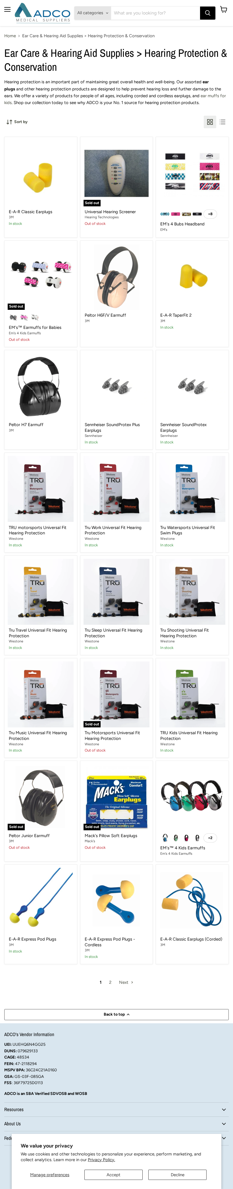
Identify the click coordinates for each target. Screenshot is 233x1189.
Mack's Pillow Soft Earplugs (111, 835)
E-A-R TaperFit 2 (176, 315)
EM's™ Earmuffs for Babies (35, 327)
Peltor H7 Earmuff (26, 424)
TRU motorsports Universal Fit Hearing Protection (37, 530)
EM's (163, 229)
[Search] (207, 13)
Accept (113, 1174)
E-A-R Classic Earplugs (30, 211)
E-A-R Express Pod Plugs (32, 939)
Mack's (90, 841)
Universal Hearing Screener (110, 211)
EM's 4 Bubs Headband (182, 224)
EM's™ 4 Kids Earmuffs (182, 847)
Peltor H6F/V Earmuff (105, 315)
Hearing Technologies (102, 217)
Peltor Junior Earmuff (29, 835)
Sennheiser (93, 435)
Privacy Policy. (101, 1159)
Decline (177, 1174)
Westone (16, 538)
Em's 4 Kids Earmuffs (25, 333)
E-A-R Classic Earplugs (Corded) (191, 939)
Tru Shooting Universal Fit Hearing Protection (184, 633)
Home (10, 36)
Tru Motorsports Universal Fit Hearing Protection (112, 735)
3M (11, 217)
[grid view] (210, 122)
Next (124, 982)
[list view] (222, 122)
